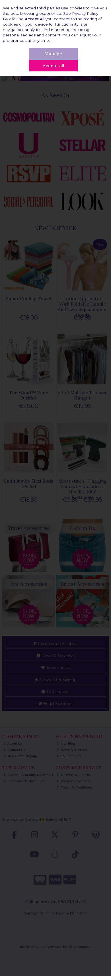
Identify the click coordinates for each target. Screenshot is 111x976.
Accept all (53, 65)
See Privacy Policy (80, 13)
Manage (53, 53)
